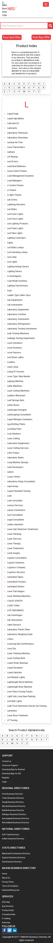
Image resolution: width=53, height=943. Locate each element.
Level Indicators (14, 343)
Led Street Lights (15, 357)
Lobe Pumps (13, 453)
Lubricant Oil (13, 123)
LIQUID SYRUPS (15, 601)
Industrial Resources (10, 890)
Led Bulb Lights (14, 701)
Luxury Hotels (13, 476)
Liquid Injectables (15, 118)
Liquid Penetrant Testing (18, 491)
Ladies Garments (15, 524)
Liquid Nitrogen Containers (19, 419)
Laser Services (14, 538)
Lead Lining (12, 367)
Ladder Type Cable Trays (19, 295)
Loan (9, 495)
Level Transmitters (16, 147)
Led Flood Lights (15, 218)
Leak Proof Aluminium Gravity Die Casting (27, 706)
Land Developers (15, 467)
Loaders (11, 362)
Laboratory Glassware (17, 137)
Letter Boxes (13, 405)
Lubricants (12, 128)
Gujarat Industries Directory (13, 857)
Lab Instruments (15, 304)
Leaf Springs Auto (15, 400)
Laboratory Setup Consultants (21, 481)
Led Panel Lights (15, 228)
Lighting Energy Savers (18, 266)
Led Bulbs (12, 209)
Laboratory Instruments (18, 319)
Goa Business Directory (12, 862)
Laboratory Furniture (16, 314)
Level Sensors (14, 352)
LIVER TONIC (13, 605)
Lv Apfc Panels (14, 195)
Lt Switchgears (14, 276)
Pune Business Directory (12, 794)
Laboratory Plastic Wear (18, 629)
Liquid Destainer (15, 667)
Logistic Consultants (17, 558)
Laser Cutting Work (16, 658)
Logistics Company (16, 567)
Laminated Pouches (16, 581)
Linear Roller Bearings (17, 663)
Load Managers (14, 180)
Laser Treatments (15, 548)
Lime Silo (11, 648)
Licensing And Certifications (20, 644)
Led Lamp (12, 257)
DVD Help (6, 902)
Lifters (10, 639)
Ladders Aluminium (16, 395)
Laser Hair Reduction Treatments (22, 529)
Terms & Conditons (10, 886)
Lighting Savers (14, 271)
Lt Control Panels (15, 185)
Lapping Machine (15, 381)
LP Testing (12, 720)
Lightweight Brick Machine (19, 687)
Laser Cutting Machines (18, 390)
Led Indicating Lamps (17, 252)
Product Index (8, 910)
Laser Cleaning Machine (18, 653)
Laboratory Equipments (18, 309)
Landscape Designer (17, 410)
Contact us (6, 761)
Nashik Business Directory (13, 810)
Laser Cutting (13, 438)
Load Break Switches (17, 281)
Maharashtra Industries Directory (16, 853)
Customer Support (10, 765)
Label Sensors (14, 624)
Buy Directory (7, 906)
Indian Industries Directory (13, 839)
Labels (10, 472)
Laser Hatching (14, 534)
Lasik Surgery (13, 553)
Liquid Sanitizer (14, 672)
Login (4, 782)
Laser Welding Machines (19, 596)
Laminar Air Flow (15, 142)
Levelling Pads (14, 429)
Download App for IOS (11, 773)
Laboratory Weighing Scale (19, 634)
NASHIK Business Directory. (34, 937)
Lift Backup (12, 156)
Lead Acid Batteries (16, 166)
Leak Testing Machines (18, 333)
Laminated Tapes (15, 577)
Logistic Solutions (15, 562)
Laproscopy (12, 486)
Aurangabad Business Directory (15, 818)
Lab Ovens (12, 199)
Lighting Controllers (16, 238)
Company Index (8, 914)
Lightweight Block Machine (20, 682)
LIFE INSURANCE (15, 610)
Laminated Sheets (15, 586)
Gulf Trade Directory (10, 834)
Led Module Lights (16, 677)
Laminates (12, 710)
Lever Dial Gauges (15, 591)
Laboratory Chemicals (17, 133)
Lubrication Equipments (18, 443)
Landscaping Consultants (19, 414)
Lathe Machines (14, 386)
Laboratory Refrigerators (18, 324)
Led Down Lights (15, 214)
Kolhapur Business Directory (14, 814)
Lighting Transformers (17, 285)
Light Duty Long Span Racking (21, 696)
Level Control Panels (17, 171)
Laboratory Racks (15, 457)
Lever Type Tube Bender (18, 376)
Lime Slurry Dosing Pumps (19, 691)
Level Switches (14, 347)
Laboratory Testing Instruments (22, 328)
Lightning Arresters (16, 204)
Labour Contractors (16, 510)
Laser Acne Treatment (17, 715)
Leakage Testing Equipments (21, 338)
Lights (10, 242)
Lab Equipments (14, 300)
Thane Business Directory (13, 798)
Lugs (9, 290)
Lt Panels (11, 190)
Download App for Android (13, 769)
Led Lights (12, 261)
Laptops (11, 152)
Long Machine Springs (17, 462)
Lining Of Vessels (15, 371)
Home (4, 874)
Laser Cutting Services (18, 448)
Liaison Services (15, 505)
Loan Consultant (14, 500)
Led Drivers (12, 161)
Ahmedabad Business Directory (15, 822)
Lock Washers (14, 433)
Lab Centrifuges (14, 615)
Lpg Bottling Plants (16, 424)
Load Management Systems (20, 176)
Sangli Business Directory (13, 802)
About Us (6, 878)
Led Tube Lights (14, 233)
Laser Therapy (14, 543)
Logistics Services (16, 572)
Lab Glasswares (14, 620)
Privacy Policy (8, 882)
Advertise (6, 922)
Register (5, 778)
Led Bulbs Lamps (15, 247)
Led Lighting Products (17, 223)
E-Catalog (6, 918)
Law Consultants (15, 515)
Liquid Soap (12, 113)
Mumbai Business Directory (13, 806)
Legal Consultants (15, 519)
